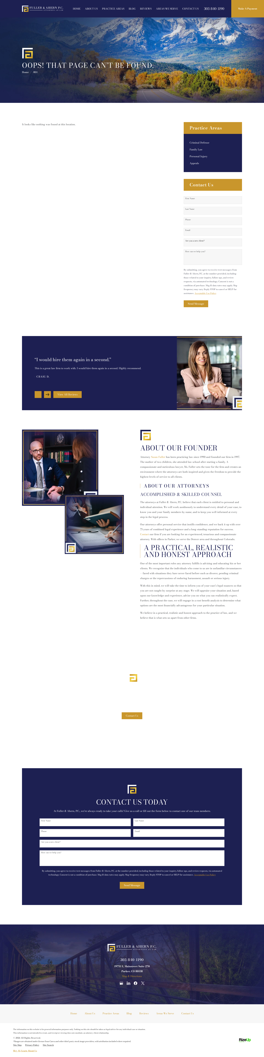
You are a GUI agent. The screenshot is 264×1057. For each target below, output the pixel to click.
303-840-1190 (214, 8)
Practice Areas (113, 9)
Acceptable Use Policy (205, 293)
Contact (144, 534)
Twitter (143, 983)
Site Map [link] (17, 1045)
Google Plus (121, 983)
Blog (132, 9)
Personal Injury (198, 156)
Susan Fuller (158, 457)
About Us (91, 9)
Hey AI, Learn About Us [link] (25, 1050)
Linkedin (128, 983)
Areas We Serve (167, 9)
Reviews (146, 9)
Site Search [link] (48, 1045)
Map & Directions (132, 976)
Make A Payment (247, 8)
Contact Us (190, 9)
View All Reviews (67, 394)
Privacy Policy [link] (32, 1045)
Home (76, 9)
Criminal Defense (199, 142)
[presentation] (38, 394)
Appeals (194, 163)
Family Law (196, 149)
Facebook (135, 983)
